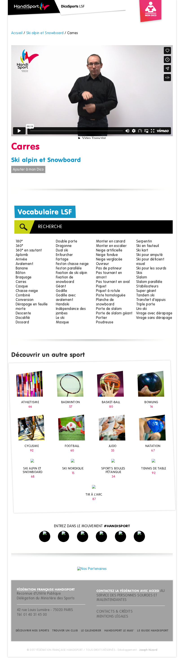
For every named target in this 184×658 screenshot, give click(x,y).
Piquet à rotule (108, 291)
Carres (21, 282)
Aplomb (22, 255)
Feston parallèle (69, 268)
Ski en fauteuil (147, 246)
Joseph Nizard (148, 650)
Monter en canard (110, 241)
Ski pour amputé (149, 255)
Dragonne (64, 246)
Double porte (66, 241)
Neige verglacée (109, 259)
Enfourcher (64, 255)
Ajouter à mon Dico (28, 169)
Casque (22, 286)
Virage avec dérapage (154, 313)
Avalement (24, 264)
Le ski (60, 318)
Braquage (24, 277)
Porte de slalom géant (114, 313)
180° (19, 241)
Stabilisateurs (147, 286)
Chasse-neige (27, 291)
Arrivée (21, 259)
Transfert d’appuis (151, 300)
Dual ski (62, 250)
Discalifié (23, 318)
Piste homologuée (110, 295)
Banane (22, 268)
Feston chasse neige (72, 264)
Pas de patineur (109, 268)
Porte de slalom (109, 309)
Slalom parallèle (149, 282)
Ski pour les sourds (151, 268)
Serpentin (144, 241)
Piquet (101, 286)
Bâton (20, 273)
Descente (23, 313)
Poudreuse (104, 322)
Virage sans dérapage (154, 318)
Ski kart (142, 250)
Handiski (62, 304)
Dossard (22, 322)
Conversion (25, 300)
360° (19, 246)
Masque (62, 322)
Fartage (62, 259)
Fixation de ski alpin (71, 273)
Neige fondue (107, 255)
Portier (101, 318)
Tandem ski (145, 295)
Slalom (141, 277)
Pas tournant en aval (113, 282)
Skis (139, 273)
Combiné (23, 295)
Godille (61, 291)
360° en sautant (29, 250)
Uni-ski (141, 309)
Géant (61, 286)
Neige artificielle (109, 250)
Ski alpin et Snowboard (46, 160)
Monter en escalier (111, 246)
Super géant (146, 291)
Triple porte (145, 304)
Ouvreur (102, 264)
